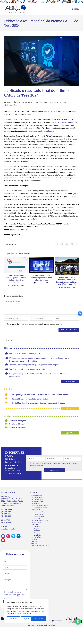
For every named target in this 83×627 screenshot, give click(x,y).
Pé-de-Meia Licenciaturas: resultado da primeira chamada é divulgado (38, 403)
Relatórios (37, 533)
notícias (63, 102)
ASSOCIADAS (35, 510)
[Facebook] (3, 536)
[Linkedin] (18, 536)
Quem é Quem (38, 499)
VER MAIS (69, 408)
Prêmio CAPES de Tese (28, 119)
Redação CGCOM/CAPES (19, 230)
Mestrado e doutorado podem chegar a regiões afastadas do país (33, 365)
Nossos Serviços (39, 514)
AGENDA (34, 541)
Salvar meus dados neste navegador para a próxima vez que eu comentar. (35, 324)
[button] (78, 622)
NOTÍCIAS (34, 539)
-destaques (43, 102)
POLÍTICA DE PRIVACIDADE (40, 545)
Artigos (36, 529)
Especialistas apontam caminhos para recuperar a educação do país (41, 277)
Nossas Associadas (40, 512)
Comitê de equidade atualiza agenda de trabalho (27, 369)
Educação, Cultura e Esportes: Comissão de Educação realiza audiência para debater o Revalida (66, 280)
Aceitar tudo (39, 619)
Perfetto (52, 625)
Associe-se (37, 522)
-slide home (53, 102)
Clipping (36, 527)
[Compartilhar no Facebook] (62, 244)
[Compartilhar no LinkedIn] (72, 244)
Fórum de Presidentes (41, 506)
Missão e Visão (38, 501)
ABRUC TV (37, 531)
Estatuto (36, 503)
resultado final (11, 119)
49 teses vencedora (65, 122)
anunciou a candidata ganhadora (41, 131)
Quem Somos (38, 497)
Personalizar (14, 619)
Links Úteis (37, 537)
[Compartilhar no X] (57, 244)
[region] (26, 611)
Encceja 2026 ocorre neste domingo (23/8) (24, 353)
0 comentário (12, 105)
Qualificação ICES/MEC (41, 520)
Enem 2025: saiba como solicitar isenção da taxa (30, 399)
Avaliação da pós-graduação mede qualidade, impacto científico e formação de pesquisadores (38, 375)
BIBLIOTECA (35, 524)
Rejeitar (26, 619)
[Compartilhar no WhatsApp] (77, 244)
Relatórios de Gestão (40, 508)
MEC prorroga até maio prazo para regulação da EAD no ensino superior (40, 395)
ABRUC (9, 102)
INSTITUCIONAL (36, 495)
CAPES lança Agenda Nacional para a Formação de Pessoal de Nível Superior (16, 278)
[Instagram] (8, 536)
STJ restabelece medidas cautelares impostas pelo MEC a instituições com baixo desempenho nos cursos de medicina (39, 359)
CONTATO (34, 543)
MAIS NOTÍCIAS (70, 382)
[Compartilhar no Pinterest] (67, 244)
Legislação (37, 535)
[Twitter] (13, 536)
